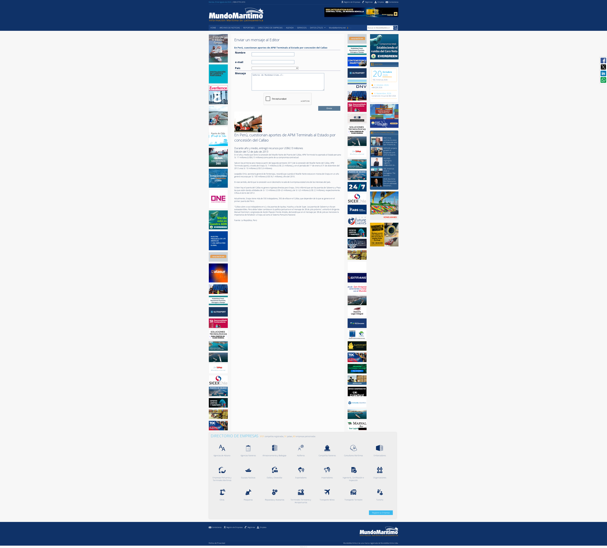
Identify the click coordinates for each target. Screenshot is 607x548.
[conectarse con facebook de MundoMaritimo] (603, 60)
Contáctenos (216, 527)
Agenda (290, 27)
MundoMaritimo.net (337, 27)
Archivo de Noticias (230, 27)
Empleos (263, 527)
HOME (213, 27)
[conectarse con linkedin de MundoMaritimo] (603, 73)
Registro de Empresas (234, 527)
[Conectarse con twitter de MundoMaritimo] (603, 67)
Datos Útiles (316, 27)
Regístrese (251, 527)
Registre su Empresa (381, 512)
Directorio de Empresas (270, 27)
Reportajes (248, 27)
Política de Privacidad (217, 543)
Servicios (302, 27)
